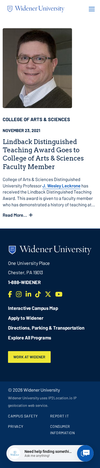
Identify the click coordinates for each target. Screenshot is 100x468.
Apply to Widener (25, 318)
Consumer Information (62, 429)
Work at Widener (29, 357)
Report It (59, 416)
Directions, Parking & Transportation (46, 328)
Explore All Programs (29, 337)
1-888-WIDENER (24, 282)
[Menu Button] (90, 9)
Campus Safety (23, 416)
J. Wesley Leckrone (61, 185)
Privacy (15, 426)
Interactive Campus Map (33, 308)
